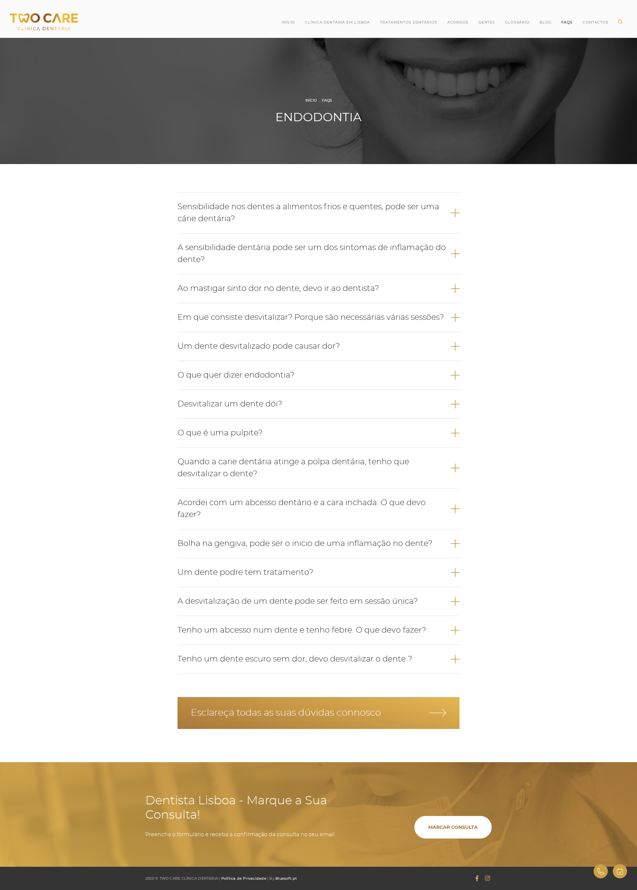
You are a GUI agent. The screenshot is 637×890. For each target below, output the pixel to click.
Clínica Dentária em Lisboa (337, 22)
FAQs (327, 100)
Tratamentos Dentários (408, 22)
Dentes (486, 22)
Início (288, 22)
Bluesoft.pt (286, 878)
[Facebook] (477, 878)
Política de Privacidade (243, 878)
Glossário (517, 22)
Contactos (595, 22)
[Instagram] (487, 878)
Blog (545, 22)
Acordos (457, 22)
